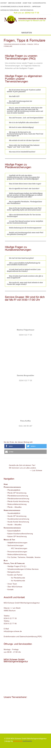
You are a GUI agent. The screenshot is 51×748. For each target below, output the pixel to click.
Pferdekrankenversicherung (18, 499)
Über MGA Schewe (14, 3)
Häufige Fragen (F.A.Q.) (16, 566)
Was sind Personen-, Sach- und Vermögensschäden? (26, 117)
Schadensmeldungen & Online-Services (15, 6)
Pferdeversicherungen (12, 487)
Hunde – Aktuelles (14, 525)
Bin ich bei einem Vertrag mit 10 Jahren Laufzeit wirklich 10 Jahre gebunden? (24, 91)
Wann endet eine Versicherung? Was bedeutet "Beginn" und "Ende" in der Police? (23, 146)
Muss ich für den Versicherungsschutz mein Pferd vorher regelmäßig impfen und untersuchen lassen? (24, 209)
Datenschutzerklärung (9, 10)
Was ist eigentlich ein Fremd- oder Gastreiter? (24, 188)
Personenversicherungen (17, 552)
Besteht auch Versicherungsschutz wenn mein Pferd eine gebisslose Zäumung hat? (25, 233)
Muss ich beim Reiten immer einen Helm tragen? (25, 183)
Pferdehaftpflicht (13, 490)
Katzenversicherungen (12, 528)
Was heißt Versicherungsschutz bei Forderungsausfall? (19, 102)
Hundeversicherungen (12, 510)
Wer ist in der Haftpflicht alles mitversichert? (24, 122)
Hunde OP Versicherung (16, 516)
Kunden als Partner (15, 575)
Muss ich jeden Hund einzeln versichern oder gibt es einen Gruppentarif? (25, 277)
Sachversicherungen (15, 545)
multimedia (22, 741)
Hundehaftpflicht (13, 513)
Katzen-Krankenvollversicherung (20, 534)
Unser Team (27, 3)
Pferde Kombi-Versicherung (18, 501)
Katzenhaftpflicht (13, 531)
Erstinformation (26, 10)
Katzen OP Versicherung (17, 536)
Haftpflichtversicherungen (17, 543)
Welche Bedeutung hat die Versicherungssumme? (25, 228)
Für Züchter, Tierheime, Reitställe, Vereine (23, 557)
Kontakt (3, 3)
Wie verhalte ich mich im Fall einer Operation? (24, 140)
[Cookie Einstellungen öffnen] (4, 745)
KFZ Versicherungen (19, 548)
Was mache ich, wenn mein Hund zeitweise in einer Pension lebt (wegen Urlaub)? (25, 283)
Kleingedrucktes (39, 3)
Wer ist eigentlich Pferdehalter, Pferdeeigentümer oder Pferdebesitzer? (24, 202)
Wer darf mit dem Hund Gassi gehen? (21, 258)
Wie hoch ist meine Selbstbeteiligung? (21, 127)
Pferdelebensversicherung (17, 496)
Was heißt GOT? (14, 96)
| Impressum (36, 6)
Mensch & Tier (9, 540)
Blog (6, 560)
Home (6, 484)
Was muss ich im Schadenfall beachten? (22, 152)
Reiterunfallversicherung (16, 504)
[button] (25, 90)
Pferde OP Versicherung (16, 493)
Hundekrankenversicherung (18, 519)
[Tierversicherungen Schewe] (25, 20)
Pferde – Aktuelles (14, 507)
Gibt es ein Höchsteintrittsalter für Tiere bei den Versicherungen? (24, 215)
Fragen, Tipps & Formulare (14, 563)
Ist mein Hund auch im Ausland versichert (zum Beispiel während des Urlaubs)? (24, 270)
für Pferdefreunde (18, 578)
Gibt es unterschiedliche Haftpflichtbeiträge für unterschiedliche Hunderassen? (23, 264)
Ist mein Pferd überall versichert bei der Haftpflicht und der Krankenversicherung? (25, 222)
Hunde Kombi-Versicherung (18, 522)
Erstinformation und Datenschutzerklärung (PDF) (23, 636)
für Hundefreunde (18, 581)
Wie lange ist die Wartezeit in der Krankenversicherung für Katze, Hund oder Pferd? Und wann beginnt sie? (25, 134)
